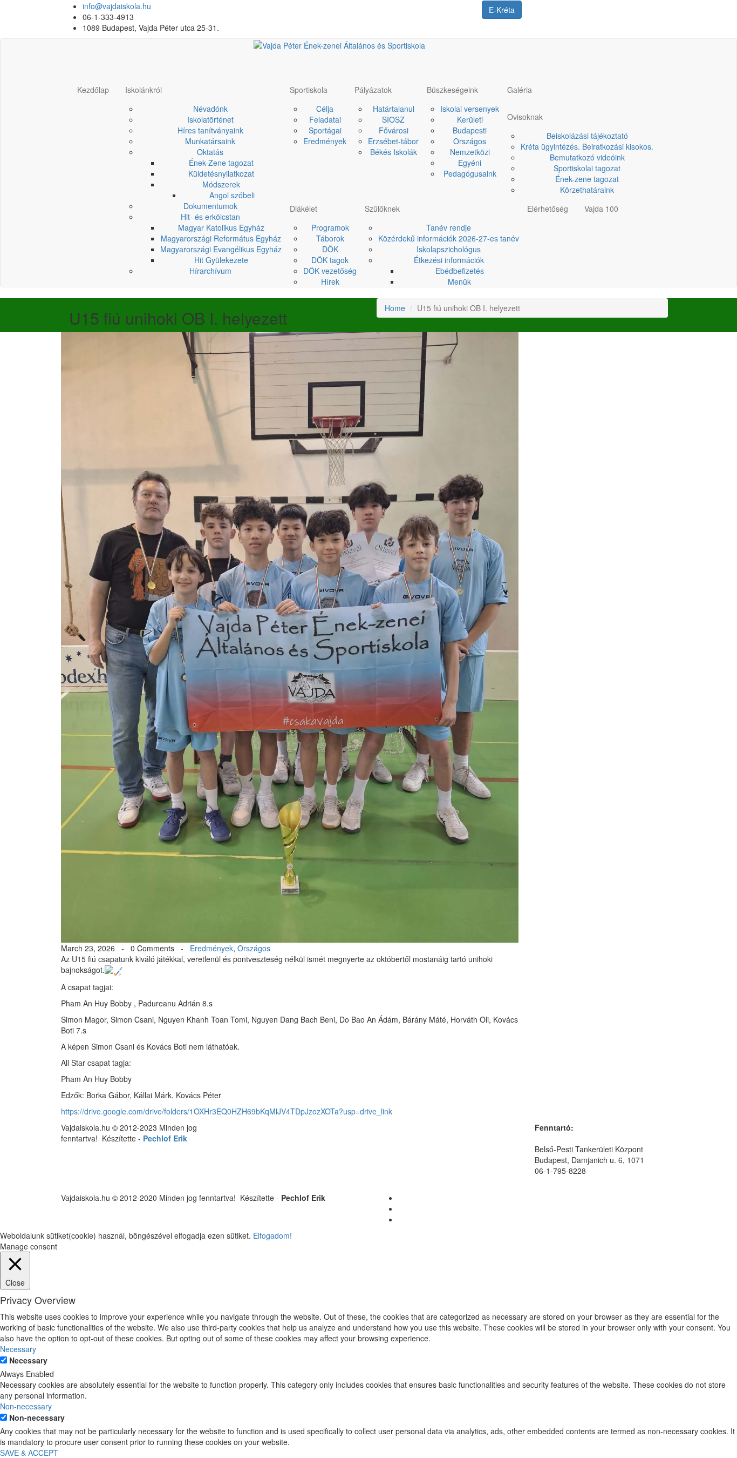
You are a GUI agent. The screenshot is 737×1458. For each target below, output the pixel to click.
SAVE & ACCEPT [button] (29, 1452)
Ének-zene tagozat (587, 178)
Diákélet (303, 208)
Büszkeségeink (452, 89)
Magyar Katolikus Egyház (221, 227)
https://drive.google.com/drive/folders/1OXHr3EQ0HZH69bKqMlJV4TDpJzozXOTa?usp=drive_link (226, 1111)
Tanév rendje (448, 227)
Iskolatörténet (210, 119)
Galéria (519, 89)
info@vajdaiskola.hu (117, 6)
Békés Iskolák (393, 151)
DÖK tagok (330, 259)
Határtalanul (393, 108)
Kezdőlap (93, 89)
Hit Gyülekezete (221, 259)
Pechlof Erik (165, 1138)
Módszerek (221, 184)
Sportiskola (308, 89)
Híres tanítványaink (210, 130)
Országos (469, 141)
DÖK (330, 249)
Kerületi (470, 119)
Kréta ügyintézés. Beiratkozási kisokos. (587, 146)
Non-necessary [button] (26, 1406)
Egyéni (469, 162)
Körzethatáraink (587, 189)
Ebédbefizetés (459, 270)
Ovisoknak (525, 116)
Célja (324, 108)
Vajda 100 (601, 208)
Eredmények (324, 141)
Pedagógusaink (469, 173)
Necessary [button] (18, 1348)
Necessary (28, 1360)
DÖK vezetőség (330, 270)
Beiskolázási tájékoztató (587, 135)
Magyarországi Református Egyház (221, 238)
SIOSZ (393, 119)
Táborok (330, 238)
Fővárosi (393, 130)
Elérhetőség (547, 208)
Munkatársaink (210, 141)
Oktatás (210, 151)
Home (395, 308)
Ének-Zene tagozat (221, 162)
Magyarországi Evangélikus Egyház (221, 249)
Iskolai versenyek (469, 108)
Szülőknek (382, 208)
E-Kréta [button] (502, 9)
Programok (330, 227)
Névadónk (210, 108)
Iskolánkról (143, 89)
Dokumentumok (210, 205)
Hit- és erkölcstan (210, 216)
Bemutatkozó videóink (587, 157)
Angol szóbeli (232, 195)
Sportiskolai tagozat (587, 168)
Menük (459, 281)
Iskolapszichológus (449, 249)
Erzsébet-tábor (393, 141)
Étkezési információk (449, 259)
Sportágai (325, 130)
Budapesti (470, 130)
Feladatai (325, 119)
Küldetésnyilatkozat (221, 173)
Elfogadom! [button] (272, 1235)
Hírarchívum (210, 270)
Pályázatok (373, 89)
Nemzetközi (470, 151)
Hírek (330, 281)
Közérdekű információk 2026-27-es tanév (448, 238)
